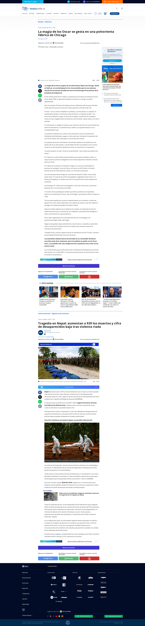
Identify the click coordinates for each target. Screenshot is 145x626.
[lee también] (51, 496)
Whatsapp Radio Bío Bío (114, 616)
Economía (49, 13)
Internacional (40, 13)
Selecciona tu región (30, 1)
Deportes (56, 13)
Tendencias (63, 13)
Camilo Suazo (50, 337)
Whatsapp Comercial (84, 616)
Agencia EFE (47, 331)
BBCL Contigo (88, 13)
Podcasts (24, 13)
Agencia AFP (43, 39)
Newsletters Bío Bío (75, 1)
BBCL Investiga (78, 13)
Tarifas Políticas (26, 615)
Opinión (70, 13)
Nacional (31, 13)
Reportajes (25, 604)
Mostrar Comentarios (69, 266)
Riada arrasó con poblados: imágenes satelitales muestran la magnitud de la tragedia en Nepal (79, 494)
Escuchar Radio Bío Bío (113, 1)
